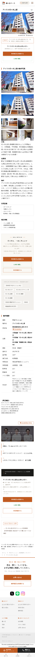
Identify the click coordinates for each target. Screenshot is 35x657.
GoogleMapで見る (26, 423)
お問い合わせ (17, 577)
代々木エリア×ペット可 (22, 289)
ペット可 (3, 544)
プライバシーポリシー (7, 641)
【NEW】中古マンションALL (13, 285)
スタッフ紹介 (22, 624)
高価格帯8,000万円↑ (10, 306)
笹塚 (3, 624)
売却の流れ (21, 607)
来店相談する (17, 270)
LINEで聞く (17, 58)
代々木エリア (9, 289)
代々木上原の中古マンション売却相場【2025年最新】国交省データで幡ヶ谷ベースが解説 (17, 531)
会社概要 (20, 621)
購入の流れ (5, 607)
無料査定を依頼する (17, 583)
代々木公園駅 (9, 298)
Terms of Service (18, 646)
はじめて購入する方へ (8, 604)
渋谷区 (26, 302)
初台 (3, 627)
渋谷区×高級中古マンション (13, 302)
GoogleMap (17, 329)
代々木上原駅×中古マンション (15, 544)
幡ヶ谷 (4, 621)
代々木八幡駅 (20, 294)
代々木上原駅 (9, 294)
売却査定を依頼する (17, 53)
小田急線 (30, 546)
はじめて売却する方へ (24, 604)
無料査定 (20, 610)
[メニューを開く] (32, 3)
